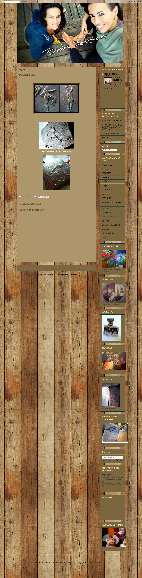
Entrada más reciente (31, 267)
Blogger (106, 562)
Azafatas (105, 169)
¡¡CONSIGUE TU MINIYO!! (111, 121)
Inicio (60, 267)
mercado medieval (108, 217)
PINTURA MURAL (108, 233)
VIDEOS (105, 137)
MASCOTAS (106, 213)
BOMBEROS (106, 173)
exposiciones (106, 194)
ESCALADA (106, 190)
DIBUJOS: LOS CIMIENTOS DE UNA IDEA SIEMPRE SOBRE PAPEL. (112, 127)
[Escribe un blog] (41, 197)
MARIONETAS (107, 208)
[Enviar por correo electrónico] (39, 197)
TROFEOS (105, 237)
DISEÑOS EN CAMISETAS (111, 133)
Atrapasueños (107, 165)
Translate (119, 460)
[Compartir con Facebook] (45, 197)
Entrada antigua (85, 267)
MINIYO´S (105, 221)
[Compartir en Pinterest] (48, 197)
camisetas (105, 177)
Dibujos (104, 186)
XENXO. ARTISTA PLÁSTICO (110, 75)
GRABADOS (106, 198)
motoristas (106, 229)
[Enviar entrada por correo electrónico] (34, 196)
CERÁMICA (106, 181)
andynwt (76, 562)
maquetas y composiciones (112, 202)
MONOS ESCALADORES (111, 225)
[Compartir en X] (43, 197)
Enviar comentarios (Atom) (63, 274)
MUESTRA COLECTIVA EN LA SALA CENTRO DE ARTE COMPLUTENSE (113, 83)
